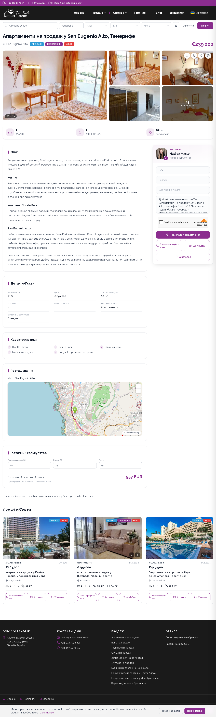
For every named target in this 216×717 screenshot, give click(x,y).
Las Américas (158, 580)
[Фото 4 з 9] (134, 103)
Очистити (188, 25)
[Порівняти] (194, 56)
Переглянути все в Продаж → (128, 683)
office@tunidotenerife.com (75, 637)
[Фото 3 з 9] (187, 68)
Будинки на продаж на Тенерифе (129, 668)
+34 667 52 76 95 (70, 647)
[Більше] (176, 25)
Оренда (118, 12)
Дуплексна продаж (122, 663)
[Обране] (60, 555)
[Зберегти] (187, 56)
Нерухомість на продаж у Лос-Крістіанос (135, 678)
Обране (11, 699)
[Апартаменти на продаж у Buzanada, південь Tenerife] (108, 560)
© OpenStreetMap (131, 433)
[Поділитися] (201, 56)
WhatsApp (185, 256)
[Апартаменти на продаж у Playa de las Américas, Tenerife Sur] (179, 560)
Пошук (205, 25)
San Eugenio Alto (17, 44)
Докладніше (47, 712)
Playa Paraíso (15, 580)
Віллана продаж (120, 642)
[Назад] (7, 538)
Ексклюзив (54, 44)
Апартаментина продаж (125, 637)
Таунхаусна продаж (122, 647)
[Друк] (208, 56)
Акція (69, 44)
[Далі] (66, 538)
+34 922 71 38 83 (70, 642)
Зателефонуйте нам (169, 246)
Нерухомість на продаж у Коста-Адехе (133, 673)
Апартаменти (22, 496)
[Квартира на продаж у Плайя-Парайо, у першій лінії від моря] (36, 560)
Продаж (97, 12)
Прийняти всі (194, 711)
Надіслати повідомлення (185, 234)
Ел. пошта (199, 245)
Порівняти (29, 699)
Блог (159, 12)
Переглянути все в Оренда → (183, 637)
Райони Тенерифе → (178, 644)
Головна (78, 12)
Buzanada (85, 580)
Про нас (140, 12)
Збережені (49, 699)
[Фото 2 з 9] (134, 68)
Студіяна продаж (121, 652)
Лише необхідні (171, 711)
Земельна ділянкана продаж (127, 657)
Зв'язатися (176, 12)
